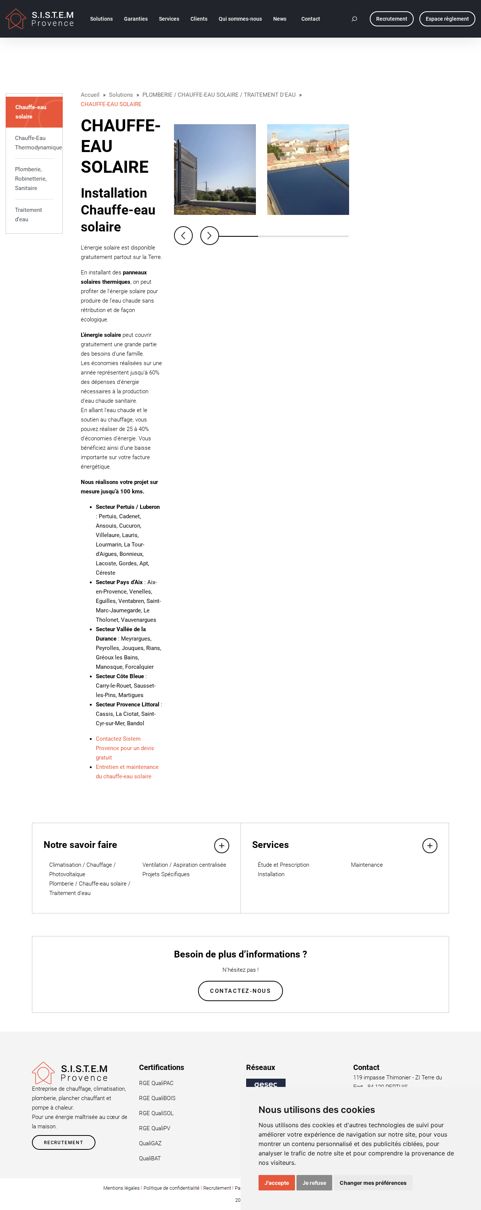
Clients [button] (199, 19)
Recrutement (63, 1142)
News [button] (279, 19)
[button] (354, 18)
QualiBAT (150, 1158)
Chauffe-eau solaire (30, 112)
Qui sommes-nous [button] (240, 19)
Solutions (121, 94)
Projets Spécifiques (166, 874)
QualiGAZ (150, 1143)
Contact (310, 19)
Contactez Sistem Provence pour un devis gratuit (125, 748)
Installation (271, 874)
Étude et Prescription (283, 864)
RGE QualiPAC (156, 1083)
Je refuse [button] (314, 1183)
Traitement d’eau (28, 215)
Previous (183, 235)
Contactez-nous (240, 991)
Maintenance (367, 864)
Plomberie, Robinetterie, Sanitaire (31, 179)
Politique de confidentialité (172, 1188)
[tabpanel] (215, 169)
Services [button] (169, 19)
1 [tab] (235, 236)
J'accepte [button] (277, 1183)
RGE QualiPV (154, 1128)
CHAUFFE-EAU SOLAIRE (111, 104)
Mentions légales (121, 1188)
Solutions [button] (101, 19)
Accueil (90, 94)
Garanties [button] (136, 19)
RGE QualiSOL (156, 1113)
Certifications (161, 1067)
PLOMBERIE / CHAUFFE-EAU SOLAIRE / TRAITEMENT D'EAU (219, 94)
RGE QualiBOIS (157, 1098)
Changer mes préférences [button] (373, 1183)
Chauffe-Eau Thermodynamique (34, 143)
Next (209, 235)
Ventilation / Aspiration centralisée (184, 864)
